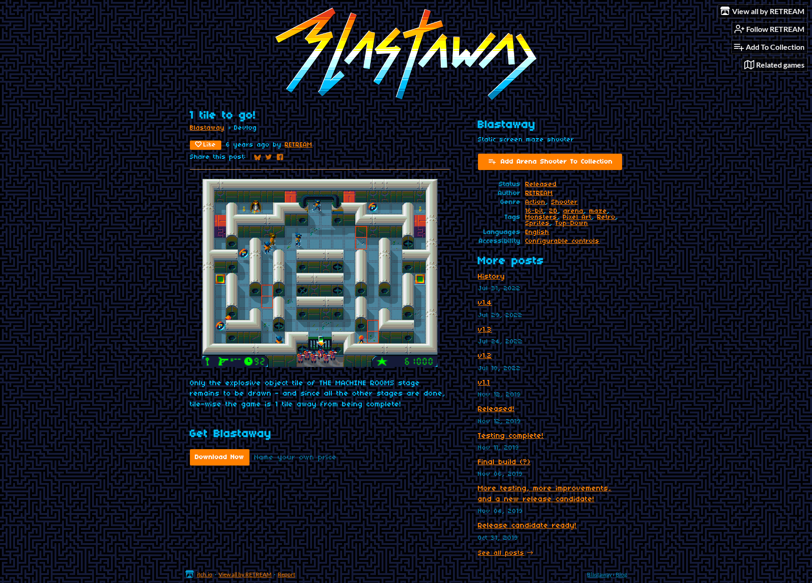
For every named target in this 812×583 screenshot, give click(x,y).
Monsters (541, 217)
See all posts (501, 553)
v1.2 (485, 356)
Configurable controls (562, 241)
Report (286, 574)
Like (209, 144)
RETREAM (298, 145)
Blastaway (207, 128)
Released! (496, 409)
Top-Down (571, 223)
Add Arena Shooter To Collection (557, 161)
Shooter (564, 202)
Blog (621, 574)
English (537, 232)
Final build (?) (504, 462)
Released (541, 184)
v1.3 (485, 330)
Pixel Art (577, 217)
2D (553, 211)
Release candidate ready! (527, 525)
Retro (606, 217)
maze (598, 211)
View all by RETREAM (245, 574)
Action (535, 202)
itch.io (204, 574)
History (491, 276)
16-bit (534, 211)
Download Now (219, 457)
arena (573, 211)
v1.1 (484, 383)
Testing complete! (511, 436)
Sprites (537, 223)
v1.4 (485, 303)
